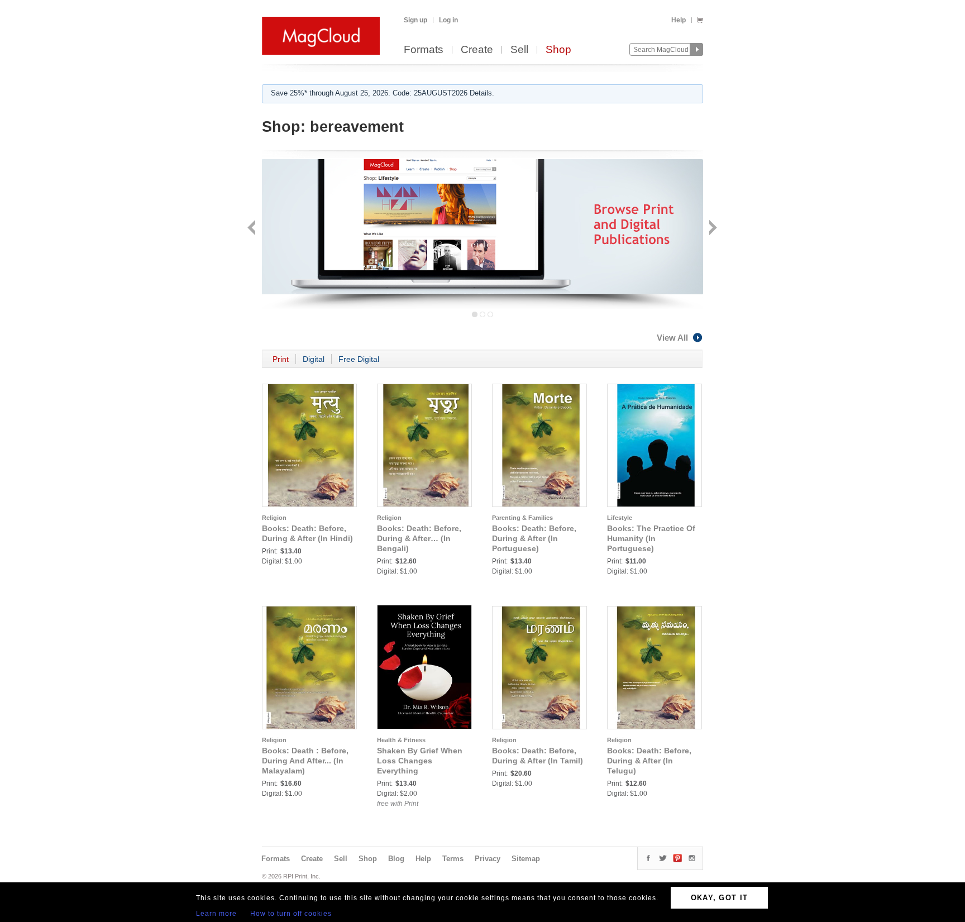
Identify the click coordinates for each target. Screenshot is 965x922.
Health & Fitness (401, 740)
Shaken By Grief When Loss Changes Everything (419, 760)
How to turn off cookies (291, 914)
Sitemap (526, 858)
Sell (519, 50)
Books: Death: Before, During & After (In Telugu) (649, 760)
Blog (396, 858)
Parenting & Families (522, 517)
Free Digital (358, 359)
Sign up (415, 20)
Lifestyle (619, 517)
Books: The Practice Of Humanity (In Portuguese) (651, 538)
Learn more (216, 914)
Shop (558, 50)
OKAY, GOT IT (719, 898)
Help (678, 20)
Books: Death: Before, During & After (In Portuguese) (534, 538)
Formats (423, 50)
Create (477, 50)
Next (711, 228)
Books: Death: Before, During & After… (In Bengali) (419, 538)
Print (281, 359)
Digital (313, 359)
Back (252, 228)
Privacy (487, 858)
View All (672, 337)
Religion (274, 517)
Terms (453, 858)
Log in (448, 20)
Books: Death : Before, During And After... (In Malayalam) (305, 760)
